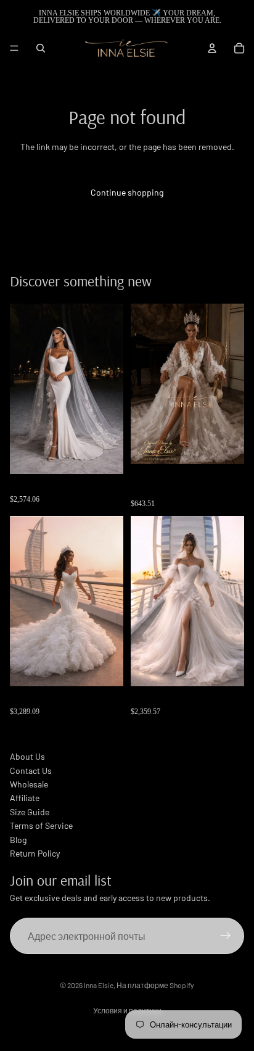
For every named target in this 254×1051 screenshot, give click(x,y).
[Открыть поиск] (40, 48)
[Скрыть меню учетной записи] (212, 48)
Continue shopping (127, 192)
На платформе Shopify (155, 985)
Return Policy (35, 853)
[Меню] (14, 48)
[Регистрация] (226, 936)
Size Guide (29, 812)
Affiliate (24, 797)
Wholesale (29, 784)
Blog (18, 839)
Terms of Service (41, 825)
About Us (27, 756)
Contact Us (31, 770)
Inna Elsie (98, 985)
